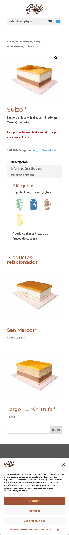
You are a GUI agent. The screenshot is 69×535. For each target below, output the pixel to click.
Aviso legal (54, 530)
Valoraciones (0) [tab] (22, 174)
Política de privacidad (38, 530)
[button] (63, 465)
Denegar (34, 510)
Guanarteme (24, 41)
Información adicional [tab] (26, 168)
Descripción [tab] (19, 162)
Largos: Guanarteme (44, 150)
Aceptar (34, 500)
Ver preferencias (34, 520)
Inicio (10, 41)
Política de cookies (18, 530)
